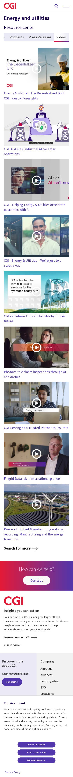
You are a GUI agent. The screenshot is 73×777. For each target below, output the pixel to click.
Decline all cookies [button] (36, 760)
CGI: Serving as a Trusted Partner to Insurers (36, 427)
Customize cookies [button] (36, 752)
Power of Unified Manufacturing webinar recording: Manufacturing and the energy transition (33, 534)
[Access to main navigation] (66, 6)
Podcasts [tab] (17, 37)
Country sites (49, 681)
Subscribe (12, 682)
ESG (43, 687)
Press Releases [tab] (40, 37)
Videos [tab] (62, 37)
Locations (47, 694)
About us (46, 668)
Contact (36, 580)
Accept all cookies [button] (36, 744)
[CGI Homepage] (10, 6)
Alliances (46, 675)
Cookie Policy (13, 772)
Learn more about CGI (17, 637)
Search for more (17, 548)
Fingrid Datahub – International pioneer (32, 478)
